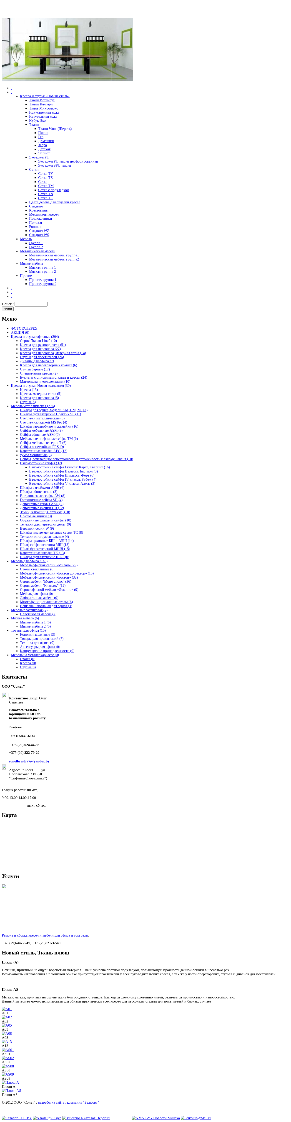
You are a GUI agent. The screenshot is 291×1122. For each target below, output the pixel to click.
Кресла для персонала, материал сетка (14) (53, 353)
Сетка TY (45, 173)
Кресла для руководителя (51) (43, 345)
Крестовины (38, 210)
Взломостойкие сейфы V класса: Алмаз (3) (62, 483)
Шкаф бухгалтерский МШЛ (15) (45, 549)
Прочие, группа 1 (42, 280)
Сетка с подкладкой (53, 190)
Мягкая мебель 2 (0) (35, 626)
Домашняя (46, 141)
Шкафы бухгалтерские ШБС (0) (44, 557)
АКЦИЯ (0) (20, 332)
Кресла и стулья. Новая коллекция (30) (41, 385)
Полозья (35, 222)
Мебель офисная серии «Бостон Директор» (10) (57, 573)
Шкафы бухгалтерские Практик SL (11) (50, 414)
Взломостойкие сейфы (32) (41, 463)
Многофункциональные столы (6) (46, 602)
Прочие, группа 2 (42, 284)
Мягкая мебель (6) (25, 618)
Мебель (26, 239)
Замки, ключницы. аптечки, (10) (45, 512)
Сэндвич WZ (39, 231)
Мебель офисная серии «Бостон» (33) (49, 577)
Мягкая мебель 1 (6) (35, 622)
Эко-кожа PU (39, 157)
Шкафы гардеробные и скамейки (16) (49, 426)
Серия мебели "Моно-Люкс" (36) (45, 581)
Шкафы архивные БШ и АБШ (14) (47, 541)
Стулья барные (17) (35, 369)
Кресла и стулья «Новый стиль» (45, 96)
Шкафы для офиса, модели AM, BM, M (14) (54, 410)
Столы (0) (27, 659)
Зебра (42, 145)
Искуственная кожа (44, 112)
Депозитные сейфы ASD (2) (41, 504)
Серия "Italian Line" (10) (38, 341)
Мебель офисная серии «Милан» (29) (49, 565)
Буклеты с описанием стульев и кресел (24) (53, 377)
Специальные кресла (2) (39, 373)
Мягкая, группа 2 (42, 271)
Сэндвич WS (39, 235)
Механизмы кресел (44, 214)
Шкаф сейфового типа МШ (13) (44, 545)
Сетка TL (45, 198)
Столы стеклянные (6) (37, 569)
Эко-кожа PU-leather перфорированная (68, 161)
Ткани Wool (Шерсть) (55, 129)
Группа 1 (36, 243)
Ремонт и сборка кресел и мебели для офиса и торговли (45, 935)
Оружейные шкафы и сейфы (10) (45, 520)
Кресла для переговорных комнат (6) (48, 365)
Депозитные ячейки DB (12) (42, 508)
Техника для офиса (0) (37, 643)
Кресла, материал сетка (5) (40, 394)
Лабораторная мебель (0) (39, 598)
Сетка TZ (45, 178)
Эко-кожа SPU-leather (54, 165)
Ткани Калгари (41, 104)
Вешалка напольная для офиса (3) (46, 606)
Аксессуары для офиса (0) (40, 647)
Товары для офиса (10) (28, 630)
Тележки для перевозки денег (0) (45, 524)
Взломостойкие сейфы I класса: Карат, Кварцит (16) (69, 467)
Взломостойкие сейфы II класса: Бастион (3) (63, 471)
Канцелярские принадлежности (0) (47, 651)
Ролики (35, 227)
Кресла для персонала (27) (40, 349)
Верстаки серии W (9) (37, 528)
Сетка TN (45, 194)
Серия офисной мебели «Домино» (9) (49, 589)
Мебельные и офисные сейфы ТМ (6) (49, 439)
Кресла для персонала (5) (39, 398)
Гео (40, 137)
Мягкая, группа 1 (42, 267)
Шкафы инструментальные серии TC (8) (51, 532)
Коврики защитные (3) (37, 634)
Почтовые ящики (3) (36, 516)
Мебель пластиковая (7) (29, 610)
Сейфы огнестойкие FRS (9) (42, 447)
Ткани (34, 125)
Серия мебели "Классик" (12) (42, 585)
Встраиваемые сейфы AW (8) (42, 496)
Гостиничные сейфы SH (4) (41, 500)
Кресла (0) (28, 663)
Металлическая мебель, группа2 (54, 259)
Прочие (26, 275)
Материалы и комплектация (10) (45, 381)
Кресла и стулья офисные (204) (35, 336)
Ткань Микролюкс (43, 108)
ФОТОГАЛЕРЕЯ (24, 328)
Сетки (34, 169)
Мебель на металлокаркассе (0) (35, 655)
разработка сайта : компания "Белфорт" (68, 1102)
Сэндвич (36, 206)
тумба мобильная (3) (36, 455)
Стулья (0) (28, 667)
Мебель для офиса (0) (36, 594)
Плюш (43, 133)
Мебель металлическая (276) (33, 406)
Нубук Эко (37, 120)
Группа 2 (36, 247)
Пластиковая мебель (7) (38, 614)
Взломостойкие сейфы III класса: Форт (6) (61, 475)
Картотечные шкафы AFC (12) (43, 451)
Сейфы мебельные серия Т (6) (43, 443)
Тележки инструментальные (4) (44, 536)
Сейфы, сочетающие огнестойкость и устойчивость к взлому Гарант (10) (76, 459)
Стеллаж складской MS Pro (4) (43, 422)
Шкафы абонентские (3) (38, 492)
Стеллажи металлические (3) (42, 418)
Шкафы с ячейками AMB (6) (42, 487)
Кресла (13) (29, 390)
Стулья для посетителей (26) (42, 357)
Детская (44, 149)
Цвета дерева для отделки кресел (54, 202)
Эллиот (44, 153)
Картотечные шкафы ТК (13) (42, 553)
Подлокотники (40, 218)
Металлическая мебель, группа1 (54, 255)
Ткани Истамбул (42, 100)
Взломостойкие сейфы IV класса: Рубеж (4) (62, 479)
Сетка (42, 182)
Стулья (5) (28, 402)
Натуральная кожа (43, 116)
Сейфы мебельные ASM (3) (41, 430)
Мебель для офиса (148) (29, 561)
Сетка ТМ (46, 186)
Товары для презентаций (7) (41, 638)
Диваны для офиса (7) (37, 361)
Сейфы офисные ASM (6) (40, 434)
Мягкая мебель (31, 263)
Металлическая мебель (37, 251)
